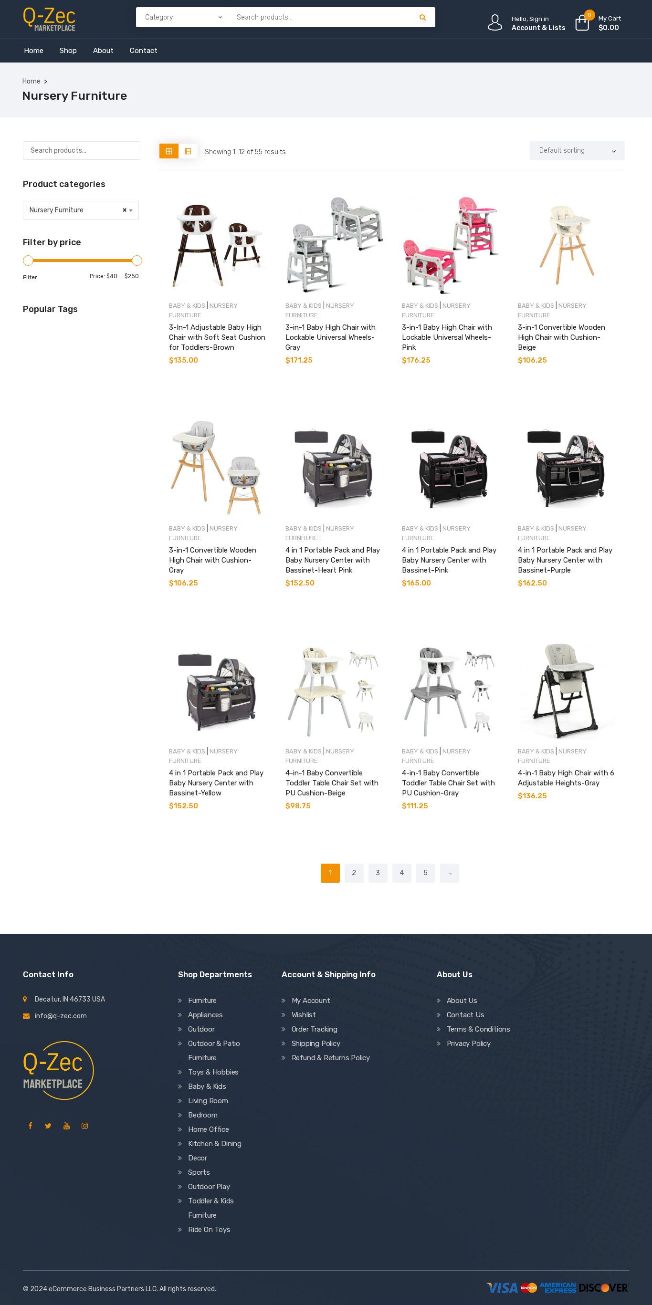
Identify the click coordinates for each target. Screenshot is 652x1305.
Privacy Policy (469, 1043)
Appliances (205, 1015)
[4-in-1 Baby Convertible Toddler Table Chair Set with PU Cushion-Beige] (334, 691)
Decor (197, 1158)
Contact (144, 50)
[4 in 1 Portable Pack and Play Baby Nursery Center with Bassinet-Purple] (566, 468)
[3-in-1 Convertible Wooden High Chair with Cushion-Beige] (566, 245)
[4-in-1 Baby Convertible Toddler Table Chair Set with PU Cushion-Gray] (450, 691)
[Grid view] (169, 151)
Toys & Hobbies (213, 1072)
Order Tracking (314, 1029)
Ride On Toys (209, 1229)
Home (33, 50)
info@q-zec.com (61, 1016)
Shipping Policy (316, 1043)
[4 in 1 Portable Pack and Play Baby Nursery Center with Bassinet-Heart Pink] (334, 468)
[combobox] (81, 210)
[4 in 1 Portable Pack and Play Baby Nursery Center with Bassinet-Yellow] (217, 691)
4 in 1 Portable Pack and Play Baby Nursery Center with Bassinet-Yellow (216, 783)
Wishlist (304, 1015)
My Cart (610, 18)
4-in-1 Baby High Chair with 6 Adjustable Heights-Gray (566, 778)
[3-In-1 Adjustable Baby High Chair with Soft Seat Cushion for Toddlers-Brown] (217, 245)
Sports (199, 1172)
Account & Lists (539, 28)
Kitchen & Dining (215, 1143)
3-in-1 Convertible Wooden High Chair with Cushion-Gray (212, 560)
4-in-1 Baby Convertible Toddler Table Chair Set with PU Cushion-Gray (448, 783)
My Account (311, 1000)
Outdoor (201, 1029)
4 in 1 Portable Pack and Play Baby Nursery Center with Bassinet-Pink (449, 560)
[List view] (188, 151)
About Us (462, 1000)
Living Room (208, 1100)
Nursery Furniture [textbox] (78, 210)
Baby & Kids (187, 305)
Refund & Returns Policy (331, 1058)
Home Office (208, 1129)
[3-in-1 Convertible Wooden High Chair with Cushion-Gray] (217, 468)
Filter (30, 277)
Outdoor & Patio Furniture (214, 1050)
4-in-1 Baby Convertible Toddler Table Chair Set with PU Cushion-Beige (332, 783)
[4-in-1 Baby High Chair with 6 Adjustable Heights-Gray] (566, 691)
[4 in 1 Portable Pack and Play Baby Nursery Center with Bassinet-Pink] (450, 468)
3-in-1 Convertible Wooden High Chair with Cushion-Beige (561, 337)
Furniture (202, 1000)
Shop (68, 50)
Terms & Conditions (478, 1029)
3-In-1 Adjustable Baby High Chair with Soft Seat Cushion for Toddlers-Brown (217, 337)
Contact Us (465, 1015)
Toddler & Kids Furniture (211, 1208)
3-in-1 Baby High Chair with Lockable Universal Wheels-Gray (330, 337)
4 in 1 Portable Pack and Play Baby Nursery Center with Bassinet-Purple (565, 560)
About (103, 50)
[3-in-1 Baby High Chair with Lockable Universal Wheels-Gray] (334, 245)
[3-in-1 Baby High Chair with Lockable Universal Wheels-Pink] (450, 245)
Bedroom (203, 1115)
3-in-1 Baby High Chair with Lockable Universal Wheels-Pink (447, 337)
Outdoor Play (209, 1186)
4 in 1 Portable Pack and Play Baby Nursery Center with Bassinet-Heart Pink (332, 560)
